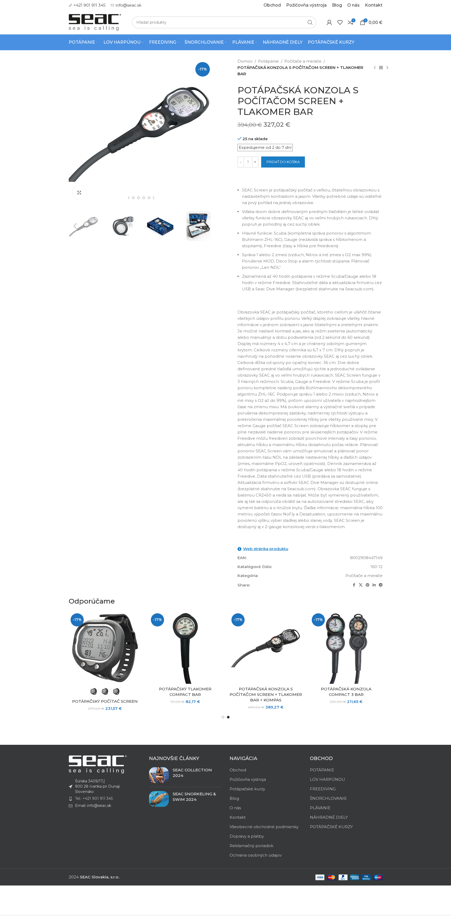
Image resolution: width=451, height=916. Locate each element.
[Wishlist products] (340, 22)
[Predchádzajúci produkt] (374, 67)
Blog (234, 798)
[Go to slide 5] (138, 197)
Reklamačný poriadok (251, 845)
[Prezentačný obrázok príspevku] (159, 775)
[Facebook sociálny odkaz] (354, 585)
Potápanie (268, 61)
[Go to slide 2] (228, 717)
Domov (244, 61)
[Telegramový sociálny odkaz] (380, 585)
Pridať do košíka (283, 162)
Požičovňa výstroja (248, 779)
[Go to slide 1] (223, 717)
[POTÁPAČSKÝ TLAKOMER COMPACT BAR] (185, 647)
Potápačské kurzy (247, 788)
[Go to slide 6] (143, 197)
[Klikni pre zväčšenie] (79, 192)
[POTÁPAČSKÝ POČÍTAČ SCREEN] (105, 647)
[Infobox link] (87, 5)
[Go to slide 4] (133, 197)
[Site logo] (95, 21)
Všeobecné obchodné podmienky (264, 826)
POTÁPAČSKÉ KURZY (331, 826)
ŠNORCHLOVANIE (328, 798)
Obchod (238, 769)
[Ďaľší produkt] (387, 67)
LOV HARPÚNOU (327, 779)
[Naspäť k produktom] (381, 67)
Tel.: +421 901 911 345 (94, 798)
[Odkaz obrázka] (98, 764)
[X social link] (360, 585)
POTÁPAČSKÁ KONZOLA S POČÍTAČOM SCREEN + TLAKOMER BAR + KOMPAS (266, 694)
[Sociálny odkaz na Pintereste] (367, 585)
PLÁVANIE (320, 807)
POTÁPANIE (322, 769)
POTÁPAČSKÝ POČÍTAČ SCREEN (105, 701)
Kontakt (238, 817)
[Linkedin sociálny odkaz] (374, 585)
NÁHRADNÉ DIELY (329, 817)
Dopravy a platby (247, 836)
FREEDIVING (323, 788)
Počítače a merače (302, 61)
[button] (75, 226)
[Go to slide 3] (128, 197)
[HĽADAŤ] (310, 22)
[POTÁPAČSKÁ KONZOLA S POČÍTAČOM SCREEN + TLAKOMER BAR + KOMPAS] (266, 647)
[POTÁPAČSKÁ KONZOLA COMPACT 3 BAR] (346, 647)
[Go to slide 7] (149, 197)
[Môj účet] (329, 22)
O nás (235, 807)
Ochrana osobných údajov (256, 855)
